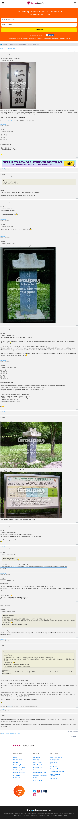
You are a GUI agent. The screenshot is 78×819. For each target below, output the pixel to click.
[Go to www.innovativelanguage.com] (39, 810)
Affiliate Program (38, 780)
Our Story (36, 759)
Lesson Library (17, 759)
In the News (36, 770)
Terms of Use (27, 38)
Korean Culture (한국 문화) (16, 44)
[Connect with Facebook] (49, 35)
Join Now (39, 30)
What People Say (38, 765)
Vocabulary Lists (18, 765)
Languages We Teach (39, 772)
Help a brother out (7, 48)
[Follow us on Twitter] (34, 791)
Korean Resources (19, 772)
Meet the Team (37, 762)
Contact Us (53, 778)
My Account (53, 766)
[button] (75, 3)
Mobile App (16, 777)
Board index (5, 44)
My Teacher (16, 775)
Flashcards (16, 762)
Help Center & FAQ (56, 757)
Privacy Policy (33, 38)
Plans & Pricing (37, 767)
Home (15, 757)
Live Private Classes (19, 767)
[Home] (37, 4)
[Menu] (3, 3)
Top (77, 121)
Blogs (35, 777)
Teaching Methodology (57, 771)
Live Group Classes (19, 770)
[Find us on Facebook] (42, 791)
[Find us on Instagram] (34, 794)
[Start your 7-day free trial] (19, 791)
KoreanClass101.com (51, 813)
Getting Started (55, 759)
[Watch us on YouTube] (38, 791)
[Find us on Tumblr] (45, 791)
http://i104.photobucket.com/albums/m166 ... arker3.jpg (15, 566)
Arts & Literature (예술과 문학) (31, 44)
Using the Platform (56, 769)
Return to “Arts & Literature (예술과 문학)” (11, 733)
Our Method (37, 757)
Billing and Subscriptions (54, 763)
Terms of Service (58, 815)
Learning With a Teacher (55, 774)
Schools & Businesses (40, 775)
